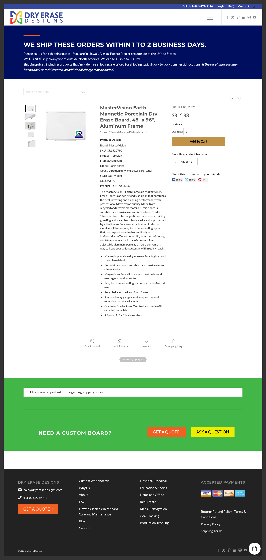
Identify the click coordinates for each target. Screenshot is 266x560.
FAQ (231, 6)
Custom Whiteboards (94, 481)
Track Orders (119, 346)
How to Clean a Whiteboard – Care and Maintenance (99, 511)
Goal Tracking (149, 516)
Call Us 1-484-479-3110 (197, 6)
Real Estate (148, 502)
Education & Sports (153, 488)
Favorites (147, 346)
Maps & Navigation (153, 509)
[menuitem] (197, 6)
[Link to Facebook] (227, 17)
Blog (82, 521)
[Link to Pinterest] (238, 17)
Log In (221, 6)
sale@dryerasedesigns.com (43, 490)
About (83, 495)
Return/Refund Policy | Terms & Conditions (223, 514)
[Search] (254, 7)
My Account (92, 346)
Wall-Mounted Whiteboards (129, 132)
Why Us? (85, 488)
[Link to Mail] (254, 17)
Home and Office (152, 495)
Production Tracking (154, 523)
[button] (185, 161)
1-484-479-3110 (34, 498)
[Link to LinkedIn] (243, 17)
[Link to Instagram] (249, 17)
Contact (243, 6)
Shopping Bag (173, 346)
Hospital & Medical (153, 481)
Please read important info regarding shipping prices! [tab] (67, 392)
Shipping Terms (211, 531)
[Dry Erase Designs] (36, 17)
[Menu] (210, 17)
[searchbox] (55, 91)
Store (103, 132)
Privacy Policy (210, 524)
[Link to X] (232, 17)
